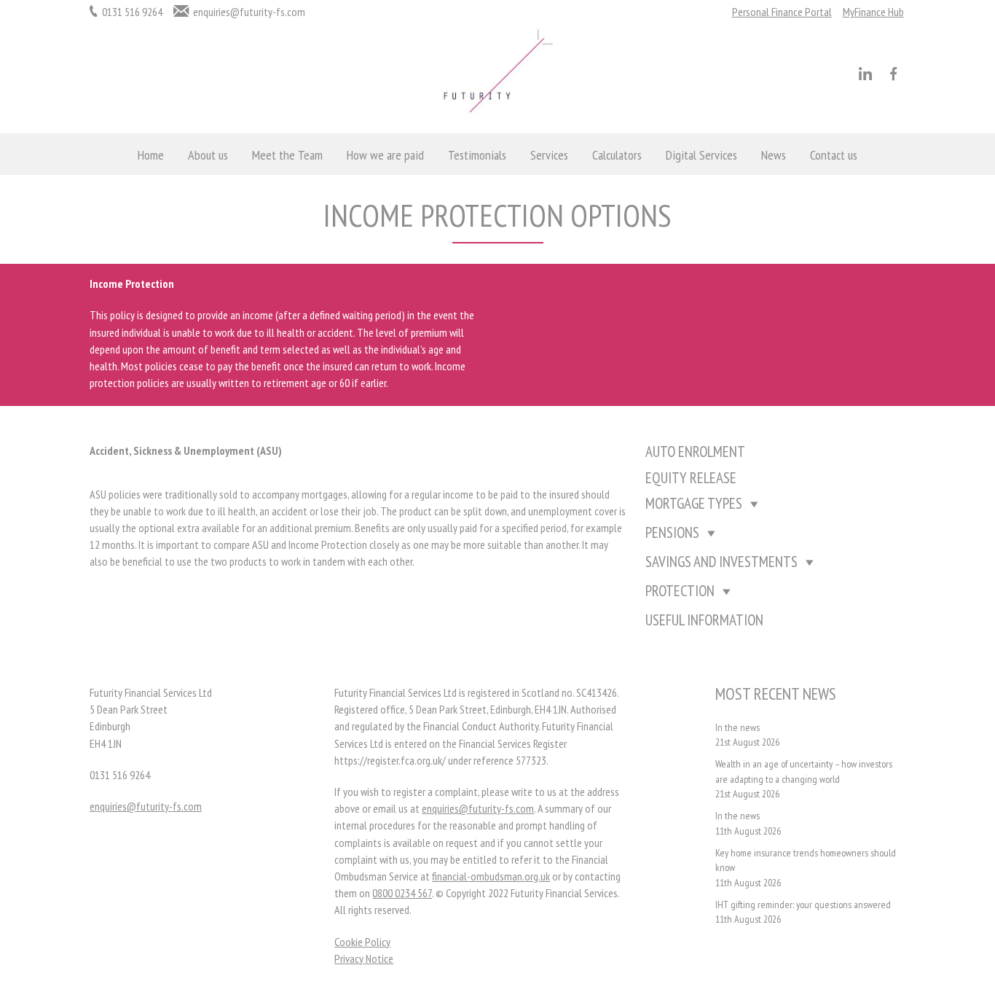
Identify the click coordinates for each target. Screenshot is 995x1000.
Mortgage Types (693, 503)
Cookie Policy (362, 941)
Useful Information (704, 620)
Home (151, 155)
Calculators (617, 155)
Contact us (833, 155)
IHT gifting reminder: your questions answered (803, 904)
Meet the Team (287, 155)
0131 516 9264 (132, 11)
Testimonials (477, 155)
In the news (737, 727)
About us (208, 155)
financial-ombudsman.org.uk (491, 876)
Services (549, 155)
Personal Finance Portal (782, 11)
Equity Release (690, 478)
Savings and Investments (721, 561)
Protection (680, 591)
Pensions (672, 532)
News (773, 155)
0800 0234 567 (402, 893)
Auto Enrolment (695, 451)
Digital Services (701, 155)
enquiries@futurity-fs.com (249, 11)
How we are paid (385, 155)
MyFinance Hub (873, 11)
